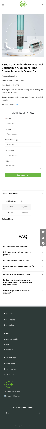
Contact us (8, 350)
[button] (2, 4)
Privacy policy (10, 369)
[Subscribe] (39, 413)
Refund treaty (9, 364)
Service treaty (10, 374)
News (6, 344)
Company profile (11, 339)
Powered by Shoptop (27, 426)
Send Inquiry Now (23, 175)
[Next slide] (27, 60)
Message (9, 161)
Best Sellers (9, 325)
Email (8, 129)
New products (10, 320)
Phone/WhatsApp (11, 140)
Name (8, 118)
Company (9, 150)
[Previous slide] (18, 60)
